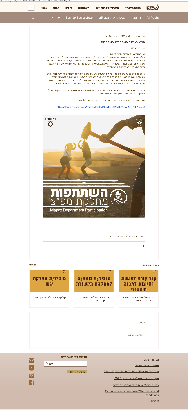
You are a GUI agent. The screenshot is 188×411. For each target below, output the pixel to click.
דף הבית (136, 17)
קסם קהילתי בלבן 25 (112, 17)
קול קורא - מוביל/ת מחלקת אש (50, 297)
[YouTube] (31, 368)
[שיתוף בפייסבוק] (143, 246)
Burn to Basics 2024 (79, 17)
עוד (58, 17)
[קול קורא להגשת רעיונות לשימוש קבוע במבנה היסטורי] (138, 281)
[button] (133, 8)
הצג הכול (32, 265)
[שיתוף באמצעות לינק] (137, 246)
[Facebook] (31, 382)
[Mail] (31, 360)
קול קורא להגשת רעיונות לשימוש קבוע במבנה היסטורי (139, 299)
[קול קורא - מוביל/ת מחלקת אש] (49, 281)
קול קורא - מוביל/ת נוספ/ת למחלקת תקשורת (96, 299)
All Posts (153, 17)
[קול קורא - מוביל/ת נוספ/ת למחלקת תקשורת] (94, 281)
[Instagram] (31, 375)
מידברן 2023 (130, 236)
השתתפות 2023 (116, 236)
